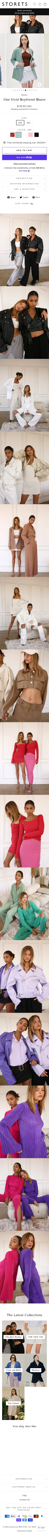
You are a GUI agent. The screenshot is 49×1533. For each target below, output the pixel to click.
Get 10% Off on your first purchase (23, 1509)
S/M (20, 122)
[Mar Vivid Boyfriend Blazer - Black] (16, 1466)
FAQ (24, 1495)
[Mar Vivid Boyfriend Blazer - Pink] (13, 1466)
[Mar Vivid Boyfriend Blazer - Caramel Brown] (5, 1466)
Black (36, 134)
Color (24, 130)
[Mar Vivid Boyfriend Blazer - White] (11, 1466)
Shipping (14, 109)
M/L (29, 122)
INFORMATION (24, 1479)
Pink (30, 134)
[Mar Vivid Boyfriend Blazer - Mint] (8, 1466)
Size (24, 118)
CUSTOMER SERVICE (24, 1487)
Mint (18, 134)
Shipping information (24, 184)
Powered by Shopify (24, 1531)
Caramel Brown (12, 134)
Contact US (24, 1499)
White (24, 134)
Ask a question (24, 189)
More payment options (24, 163)
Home (24, 95)
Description (24, 178)
